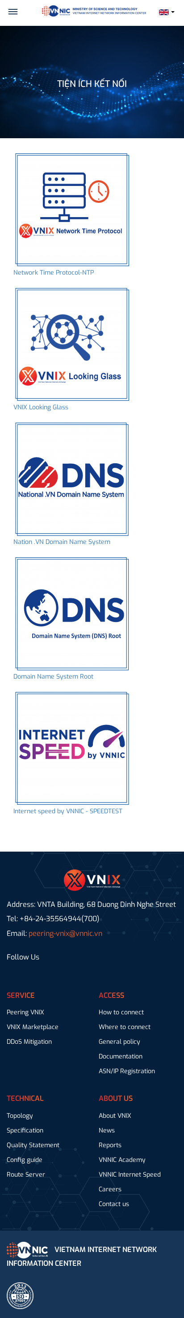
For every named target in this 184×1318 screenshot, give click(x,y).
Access (111, 995)
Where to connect (125, 1027)
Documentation (120, 1056)
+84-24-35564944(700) (60, 918)
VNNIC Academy (122, 1160)
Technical (25, 1098)
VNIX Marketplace (33, 1027)
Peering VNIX (25, 1012)
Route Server (26, 1174)
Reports (110, 1145)
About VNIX (115, 1116)
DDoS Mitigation (29, 1042)
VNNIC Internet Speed (130, 1174)
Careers (110, 1189)
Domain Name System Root (53, 676)
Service (21, 995)
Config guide (24, 1160)
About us (116, 1098)
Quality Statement (33, 1145)
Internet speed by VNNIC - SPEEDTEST (67, 811)
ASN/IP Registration (127, 1071)
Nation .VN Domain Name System (61, 542)
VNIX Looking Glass (40, 407)
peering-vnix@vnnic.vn (65, 933)
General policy (119, 1042)
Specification (25, 1130)
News (107, 1130)
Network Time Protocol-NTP (53, 272)
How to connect (121, 1012)
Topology (20, 1116)
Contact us (114, 1204)
